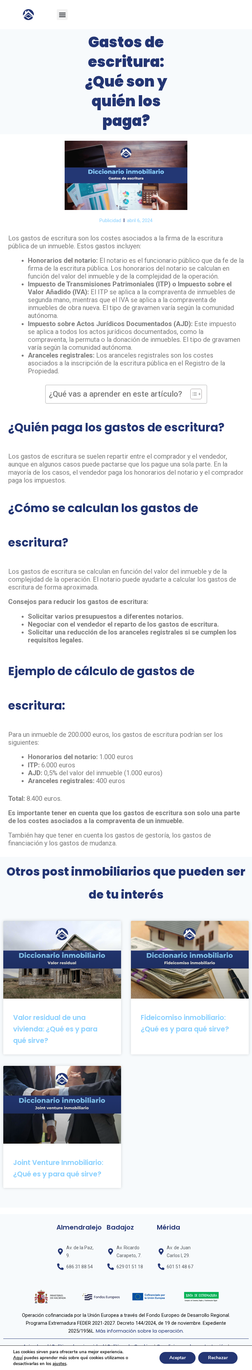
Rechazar (218, 1358)
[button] (62, 14)
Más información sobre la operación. (140, 1331)
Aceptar (177, 1358)
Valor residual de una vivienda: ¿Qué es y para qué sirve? (55, 1029)
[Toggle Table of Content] (192, 394)
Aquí (18, 1358)
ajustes (59, 1364)
